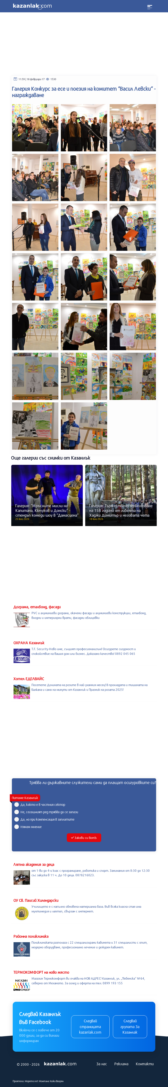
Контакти (145, 1064)
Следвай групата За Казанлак (130, 1026)
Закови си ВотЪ (85, 837)
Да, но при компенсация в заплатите (47, 819)
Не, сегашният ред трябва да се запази (49, 812)
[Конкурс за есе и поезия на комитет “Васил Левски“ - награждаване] (35, 127)
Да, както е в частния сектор (42, 804)
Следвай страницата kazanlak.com (90, 1026)
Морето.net (31, 1081)
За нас (101, 1064)
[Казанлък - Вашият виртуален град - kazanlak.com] (32, 6)
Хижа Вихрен (57, 1081)
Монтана (44, 1081)
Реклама (121, 1064)
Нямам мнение (31, 827)
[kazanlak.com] (60, 1064)
